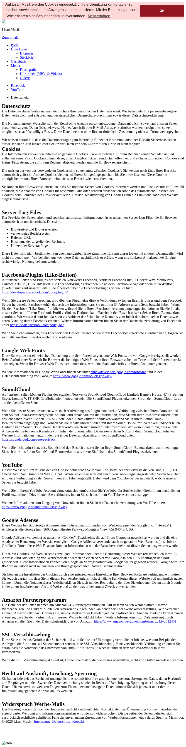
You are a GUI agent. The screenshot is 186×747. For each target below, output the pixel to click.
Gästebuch (18, 61)
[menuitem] (26, 53)
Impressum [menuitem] (42, 721)
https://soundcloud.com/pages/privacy (29, 439)
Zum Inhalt (10, 37)
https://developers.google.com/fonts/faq (119, 372)
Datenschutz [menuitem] (61, 721)
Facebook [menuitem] (18, 85)
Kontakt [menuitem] (78, 721)
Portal (15, 45)
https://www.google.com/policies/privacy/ (82, 376)
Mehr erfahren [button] (99, 16)
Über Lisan (19, 49)
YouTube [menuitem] (17, 90)
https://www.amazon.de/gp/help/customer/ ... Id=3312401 (135, 621)
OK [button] (162, 10)
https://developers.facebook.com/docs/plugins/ (35, 292)
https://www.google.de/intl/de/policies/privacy (34, 507)
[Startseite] (3, 22)
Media (15, 65)
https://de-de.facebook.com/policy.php (37, 325)
